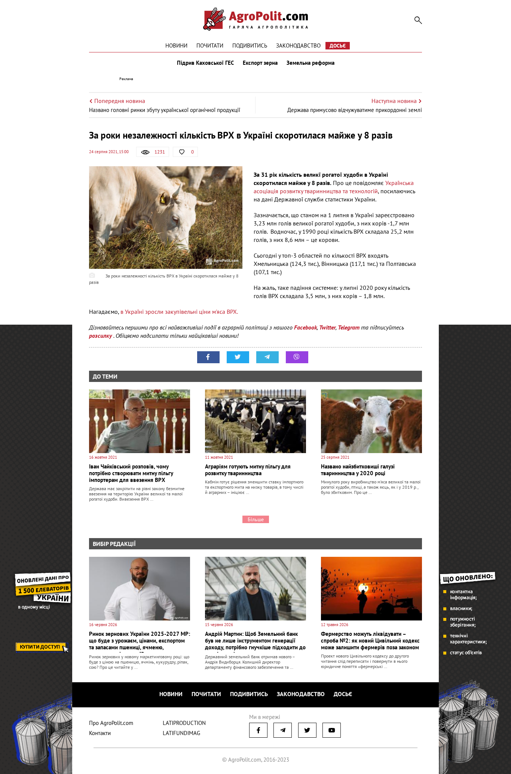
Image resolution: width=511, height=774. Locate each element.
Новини (176, 45)
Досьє (338, 45)
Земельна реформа (310, 63)
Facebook (305, 327)
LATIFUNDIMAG (181, 733)
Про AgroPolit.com (111, 722)
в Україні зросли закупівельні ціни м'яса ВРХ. (179, 311)
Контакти (100, 733)
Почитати (209, 45)
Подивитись (249, 45)
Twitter (327, 327)
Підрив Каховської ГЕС (205, 63)
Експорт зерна (260, 63)
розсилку (101, 335)
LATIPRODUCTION (184, 722)
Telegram (348, 327)
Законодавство (298, 45)
